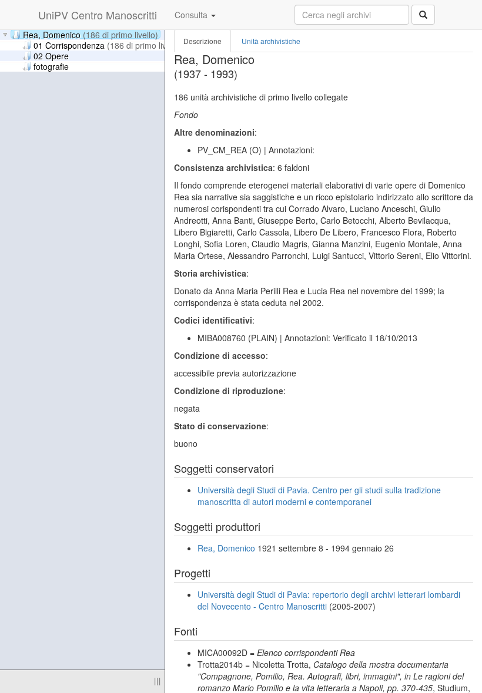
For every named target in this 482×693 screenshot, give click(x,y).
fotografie (51, 65)
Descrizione (202, 41)
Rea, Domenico (90, 34)
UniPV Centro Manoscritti (97, 14)
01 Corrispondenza (108, 44)
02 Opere (51, 55)
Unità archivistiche (271, 41)
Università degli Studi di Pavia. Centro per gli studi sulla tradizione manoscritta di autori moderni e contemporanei (319, 495)
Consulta (192, 15)
